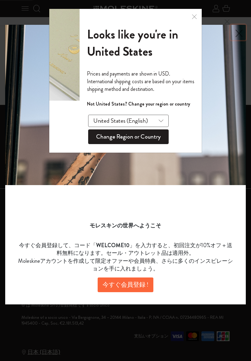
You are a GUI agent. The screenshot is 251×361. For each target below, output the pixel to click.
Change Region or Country (128, 136)
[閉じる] (194, 16)
